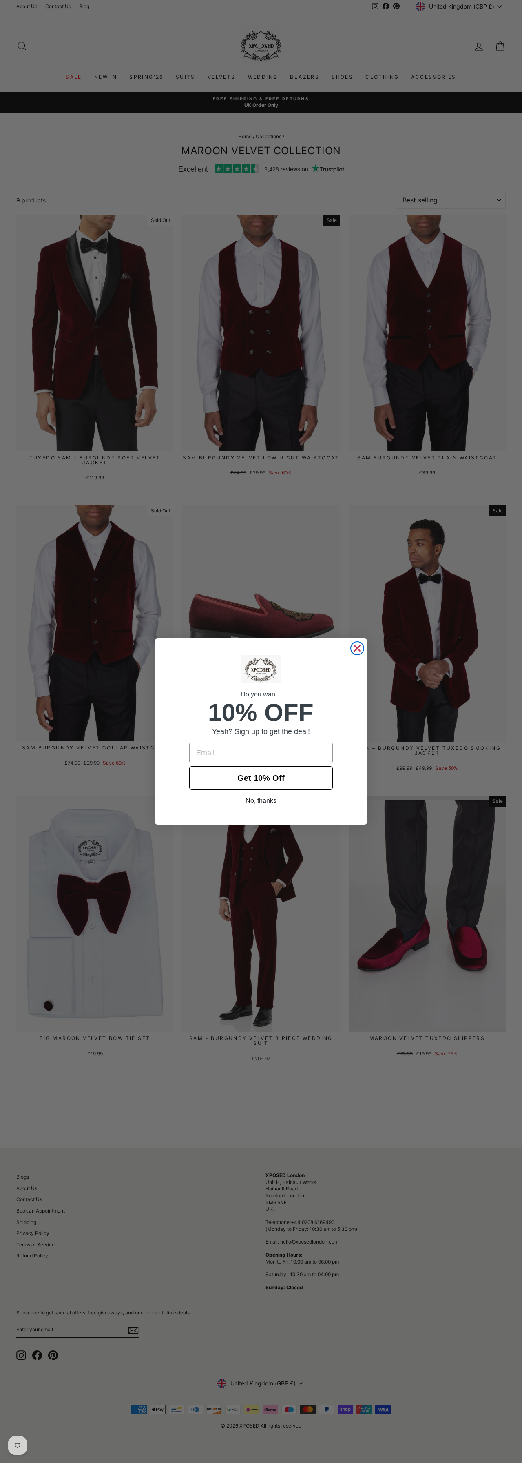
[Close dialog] (357, 648)
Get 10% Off (261, 778)
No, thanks (261, 800)
